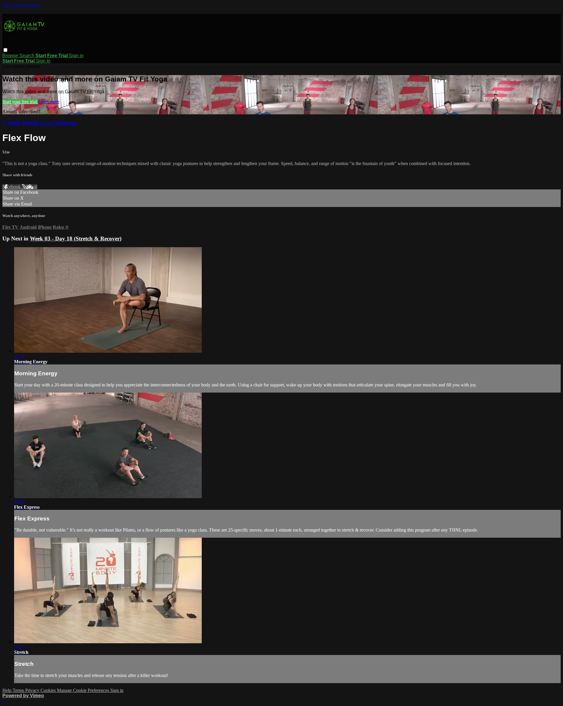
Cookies (48, 690)
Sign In (43, 60)
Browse (10, 55)
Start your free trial (20, 101)
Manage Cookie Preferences (83, 690)
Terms (19, 690)
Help (7, 690)
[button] (5, 50)
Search (27, 55)
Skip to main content (21, 4)
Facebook (12, 186)
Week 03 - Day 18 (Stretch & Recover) (75, 238)
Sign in (76, 55)
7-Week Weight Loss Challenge (39, 123)
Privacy (32, 690)
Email (31, 186)
